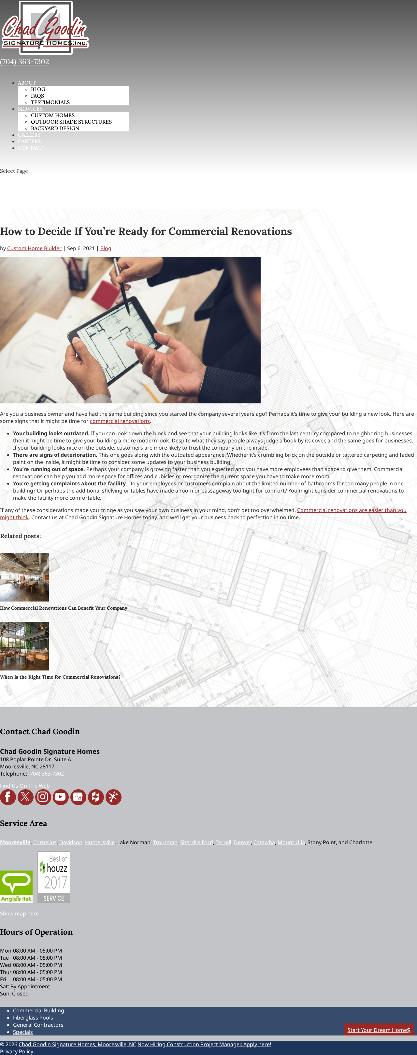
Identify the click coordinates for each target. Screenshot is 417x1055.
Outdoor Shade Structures (71, 121)
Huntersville (100, 842)
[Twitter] (26, 797)
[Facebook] (8, 797)
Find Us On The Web (25, 785)
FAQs (37, 95)
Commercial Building (38, 1010)
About (27, 82)
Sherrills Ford (196, 842)
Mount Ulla (291, 842)
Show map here (19, 913)
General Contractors (38, 1024)
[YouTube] (61, 797)
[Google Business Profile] (78, 797)
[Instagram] (43, 797)
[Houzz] (96, 797)
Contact (30, 147)
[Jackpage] (114, 797)
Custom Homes (53, 115)
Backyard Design (55, 128)
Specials (23, 1031)
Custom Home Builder (34, 248)
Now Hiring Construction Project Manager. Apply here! (204, 1044)
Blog (38, 89)
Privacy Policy (16, 1051)
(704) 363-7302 (24, 61)
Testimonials (50, 102)
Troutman (165, 842)
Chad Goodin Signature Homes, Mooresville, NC (77, 1044)
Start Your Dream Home (377, 1030)
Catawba (264, 842)
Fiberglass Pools (33, 1017)
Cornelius (45, 842)
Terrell (223, 842)
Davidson (70, 842)
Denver (242, 842)
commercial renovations (120, 421)
